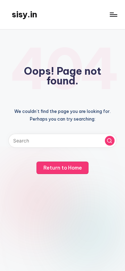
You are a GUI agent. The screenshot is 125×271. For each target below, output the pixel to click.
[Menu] (113, 14)
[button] (110, 141)
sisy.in (24, 14)
